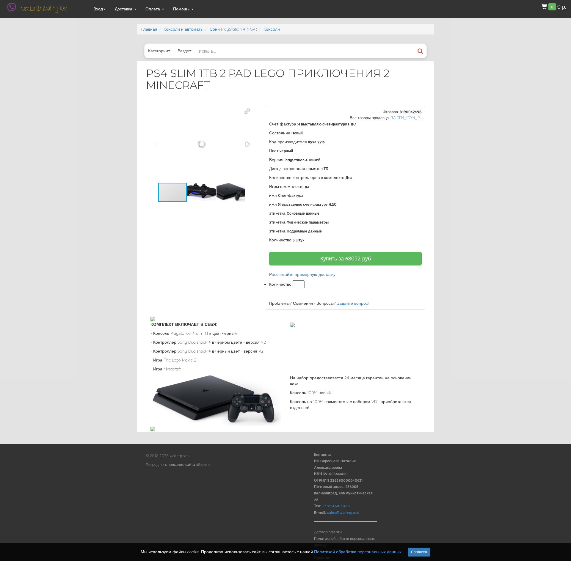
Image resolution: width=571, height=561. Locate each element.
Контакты (322, 454)
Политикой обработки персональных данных (357, 551)
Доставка (124, 9)
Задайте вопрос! (353, 303)
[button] (247, 111)
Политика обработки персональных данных (344, 541)
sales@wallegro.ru (343, 512)
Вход (98, 9)
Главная (149, 29)
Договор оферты (328, 532)
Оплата (153, 9)
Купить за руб (345, 258)
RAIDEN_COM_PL (406, 117)
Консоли (271, 29)
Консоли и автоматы (183, 29)
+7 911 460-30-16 (335, 506)
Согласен (419, 552)
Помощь (182, 9)
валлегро (43, 7)
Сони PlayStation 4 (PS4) (233, 29)
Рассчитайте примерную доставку (302, 274)
